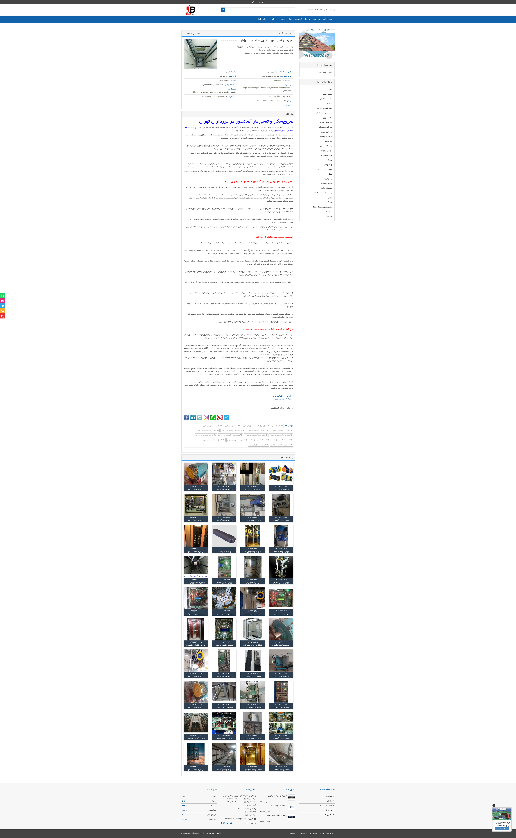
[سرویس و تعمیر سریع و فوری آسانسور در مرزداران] (200, 54)
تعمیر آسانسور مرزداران (284, 399)
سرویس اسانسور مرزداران (283, 396)
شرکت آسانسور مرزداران (205, 435)
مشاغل (330, 801)
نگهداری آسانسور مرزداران (280, 445)
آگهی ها (298, 19)
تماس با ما (262, 19)
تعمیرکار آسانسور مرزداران (280, 431)
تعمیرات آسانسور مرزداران (207, 431)
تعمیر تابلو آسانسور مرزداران (255, 435)
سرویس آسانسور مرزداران (256, 431)
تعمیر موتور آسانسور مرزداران (229, 435)
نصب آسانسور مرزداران (258, 440)
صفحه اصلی (328, 19)
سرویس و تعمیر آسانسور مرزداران (255, 426)
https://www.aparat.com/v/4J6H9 (271, 101)
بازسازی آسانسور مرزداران (213, 440)
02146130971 (276, 81)
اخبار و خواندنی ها (312, 19)
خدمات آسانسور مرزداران (281, 440)
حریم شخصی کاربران (326, 834)
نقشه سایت (301, 834)
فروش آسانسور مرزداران (236, 440)
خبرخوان (292, 834)
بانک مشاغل (276, 426)
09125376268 (224, 81)
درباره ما (272, 19)
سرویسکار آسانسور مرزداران (231, 431)
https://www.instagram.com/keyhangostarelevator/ (214, 92)
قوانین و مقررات (285, 19)
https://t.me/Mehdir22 (275, 97)
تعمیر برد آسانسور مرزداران (280, 435)
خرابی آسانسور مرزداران (257, 445)
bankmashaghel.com (199, 834)
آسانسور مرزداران (231, 426)
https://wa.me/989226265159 (215, 97)
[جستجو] (223, 10)
